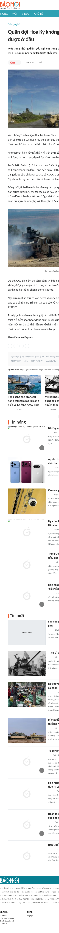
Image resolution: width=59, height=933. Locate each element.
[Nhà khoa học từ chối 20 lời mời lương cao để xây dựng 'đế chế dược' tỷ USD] (27, 595)
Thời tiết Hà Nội (21, 896)
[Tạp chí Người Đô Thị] (49, 755)
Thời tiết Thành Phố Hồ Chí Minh (31, 899)
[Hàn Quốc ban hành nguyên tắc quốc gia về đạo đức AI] (27, 855)
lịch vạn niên (7, 896)
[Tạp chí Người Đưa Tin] (50, 630)
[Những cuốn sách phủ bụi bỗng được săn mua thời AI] (27, 439)
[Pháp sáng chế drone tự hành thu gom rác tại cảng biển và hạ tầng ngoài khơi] (24, 384)
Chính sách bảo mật (7, 921)
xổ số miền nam (8, 903)
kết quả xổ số (27, 892)
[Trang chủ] (10, 5)
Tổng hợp (30, 916)
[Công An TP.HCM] (50, 562)
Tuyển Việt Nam (50, 896)
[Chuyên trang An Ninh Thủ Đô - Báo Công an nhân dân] (46, 409)
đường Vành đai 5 (9, 899)
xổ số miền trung (42, 892)
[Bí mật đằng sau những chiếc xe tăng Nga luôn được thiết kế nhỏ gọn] (27, 730)
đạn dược (15, 357)
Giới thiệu (3, 916)
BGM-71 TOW (36, 361)
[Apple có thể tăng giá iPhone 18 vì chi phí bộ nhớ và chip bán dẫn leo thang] (27, 470)
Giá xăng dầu (36, 896)
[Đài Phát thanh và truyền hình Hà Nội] (51, 692)
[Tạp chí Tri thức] (50, 433)
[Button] (18, 62)
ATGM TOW (16, 361)
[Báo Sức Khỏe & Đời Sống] (51, 593)
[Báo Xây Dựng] (51, 791)
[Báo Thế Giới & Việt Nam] (50, 822)
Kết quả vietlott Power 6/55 (39, 903)
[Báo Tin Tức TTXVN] (50, 530)
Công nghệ (14, 24)
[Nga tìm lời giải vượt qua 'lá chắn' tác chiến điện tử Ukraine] (27, 532)
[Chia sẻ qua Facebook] (10, 346)
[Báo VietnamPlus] (12, 409)
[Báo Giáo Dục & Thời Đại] (12, 62)
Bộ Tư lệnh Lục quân (30, 357)
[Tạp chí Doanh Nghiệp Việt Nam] (51, 468)
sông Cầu (21, 903)
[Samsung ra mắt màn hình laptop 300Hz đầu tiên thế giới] (27, 632)
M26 (26, 361)
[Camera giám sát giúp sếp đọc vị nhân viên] (27, 501)
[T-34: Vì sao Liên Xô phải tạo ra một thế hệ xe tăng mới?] (27, 663)
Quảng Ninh (6, 888)
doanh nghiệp (19, 888)
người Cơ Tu (51, 361)
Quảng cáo (3, 923)
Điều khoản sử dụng (7, 918)
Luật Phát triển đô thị (10, 892)
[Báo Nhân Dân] (51, 849)
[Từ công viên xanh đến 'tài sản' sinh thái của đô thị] (27, 761)
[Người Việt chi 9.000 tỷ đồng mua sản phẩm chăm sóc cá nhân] (27, 694)
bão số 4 (31, 888)
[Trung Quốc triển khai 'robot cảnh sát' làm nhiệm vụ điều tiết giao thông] (27, 564)
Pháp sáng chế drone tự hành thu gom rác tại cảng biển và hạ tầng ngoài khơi (23, 401)
